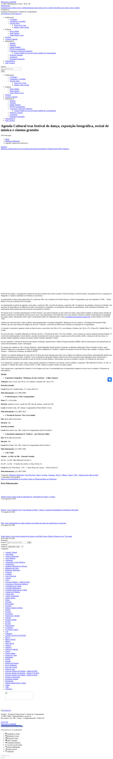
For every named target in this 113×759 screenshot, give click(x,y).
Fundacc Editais (10, 620)
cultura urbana (10, 598)
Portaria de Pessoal (11, 663)
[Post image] (7, 495)
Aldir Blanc (9, 554)
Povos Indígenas (11, 665)
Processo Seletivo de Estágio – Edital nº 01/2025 (22, 673)
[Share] (4, 755)
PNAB (7, 659)
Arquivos (4, 546)
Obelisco (8, 647)
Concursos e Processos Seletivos (16, 584)
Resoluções (9, 681)
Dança (28, 149)
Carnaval (8, 572)
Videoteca (65, 149)
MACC (45, 149)
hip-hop (8, 624)
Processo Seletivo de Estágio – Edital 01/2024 (21, 675)
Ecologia (8, 606)
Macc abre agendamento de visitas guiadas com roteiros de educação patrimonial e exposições (33, 523)
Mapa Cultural (10, 639)
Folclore (8, 618)
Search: (3, 542)
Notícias (8, 645)
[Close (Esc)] (2, 755)
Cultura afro (9, 594)
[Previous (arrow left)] (2, 757)
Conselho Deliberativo (13, 588)
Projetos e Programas (12, 677)
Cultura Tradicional (12, 596)
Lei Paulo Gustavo (11, 629)
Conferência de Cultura (13, 586)
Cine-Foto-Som (20, 149)
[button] (12, 726)
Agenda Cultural (11, 552)
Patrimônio (9, 657)
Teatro (7, 685)
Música (51, 149)
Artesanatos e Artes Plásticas (15, 562)
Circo (7, 580)
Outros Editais (10, 653)
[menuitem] (9, 17)
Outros (56, 149)
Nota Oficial (9, 643)
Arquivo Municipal (12, 556)
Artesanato (9, 560)
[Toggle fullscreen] (6, 755)
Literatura (39, 149)
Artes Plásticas (10, 558)
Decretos (8, 602)
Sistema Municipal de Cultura (15, 683)
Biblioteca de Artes (12, 568)
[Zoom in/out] (8, 755)
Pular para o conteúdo (8, 2)
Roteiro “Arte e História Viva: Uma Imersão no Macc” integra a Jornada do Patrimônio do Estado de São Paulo (39, 510)
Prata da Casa (10, 669)
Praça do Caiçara (11, 667)
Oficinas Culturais (11, 649)
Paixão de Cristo (11, 655)
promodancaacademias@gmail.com (77, 317)
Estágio (7, 610)
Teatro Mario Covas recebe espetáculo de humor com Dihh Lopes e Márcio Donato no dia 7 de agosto (36, 536)
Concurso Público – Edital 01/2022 (17, 582)
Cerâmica (8, 574)
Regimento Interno (11, 679)
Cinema (8, 578)
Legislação (9, 628)
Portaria (8, 661)
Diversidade (9, 604)
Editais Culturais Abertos (14, 608)
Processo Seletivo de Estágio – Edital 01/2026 (21, 671)
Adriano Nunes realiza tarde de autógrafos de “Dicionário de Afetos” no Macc (28, 497)
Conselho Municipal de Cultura (16, 590)
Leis (6, 631)
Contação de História (12, 592)
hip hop (8, 622)
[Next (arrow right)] (4, 757)
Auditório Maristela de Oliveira (16, 566)
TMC (60, 149)
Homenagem (9, 626)
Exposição (9, 614)
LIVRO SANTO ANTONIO (15, 635)
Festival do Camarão (12, 616)
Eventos (33, 149)
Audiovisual (9, 564)
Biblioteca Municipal (8, 149)
